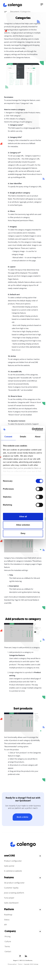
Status (6, 919)
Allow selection (23, 525)
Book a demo (22, 817)
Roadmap (8, 914)
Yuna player (9, 898)
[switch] (39, 489)
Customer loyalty (11, 888)
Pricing (7, 936)
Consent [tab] (8, 436)
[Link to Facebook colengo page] (20, 956)
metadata (14, 146)
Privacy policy (12, 964)
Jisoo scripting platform (14, 893)
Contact (8, 951)
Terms (7, 946)
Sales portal (9, 866)
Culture (8, 941)
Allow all (23, 516)
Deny (23, 533)
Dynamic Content (18, 421)
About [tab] (38, 436)
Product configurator (13, 861)
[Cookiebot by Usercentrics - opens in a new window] (32, 429)
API (5, 924)
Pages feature (15, 248)
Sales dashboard (11, 903)
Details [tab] (23, 436)
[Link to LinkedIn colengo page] (26, 956)
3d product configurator (14, 883)
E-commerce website (13, 871)
